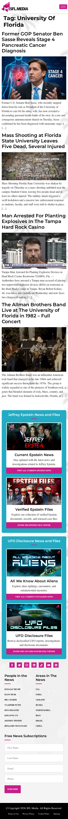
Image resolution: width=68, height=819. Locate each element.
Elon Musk (10, 694)
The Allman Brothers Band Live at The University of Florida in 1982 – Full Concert (34, 313)
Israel (39, 720)
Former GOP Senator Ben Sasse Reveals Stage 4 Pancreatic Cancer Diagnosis (32, 42)
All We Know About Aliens (34, 581)
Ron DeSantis (12, 710)
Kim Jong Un (11, 715)
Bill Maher (11, 699)
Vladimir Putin (13, 705)
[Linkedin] (34, 665)
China (39, 726)
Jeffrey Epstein (13, 720)
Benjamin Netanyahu (16, 726)
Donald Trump (12, 689)
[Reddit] (56, 665)
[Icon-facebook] (12, 665)
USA (38, 689)
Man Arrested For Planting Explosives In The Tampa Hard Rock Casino (34, 221)
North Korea (43, 710)
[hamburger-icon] (63, 6)
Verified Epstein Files (34, 509)
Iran (38, 715)
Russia (39, 705)
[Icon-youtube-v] (48, 665)
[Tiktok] (41, 665)
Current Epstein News (34, 455)
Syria (39, 694)
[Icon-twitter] (19, 665)
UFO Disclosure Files (34, 636)
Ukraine (40, 699)
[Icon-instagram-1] (26, 665)
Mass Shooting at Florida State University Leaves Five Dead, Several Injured (33, 140)
